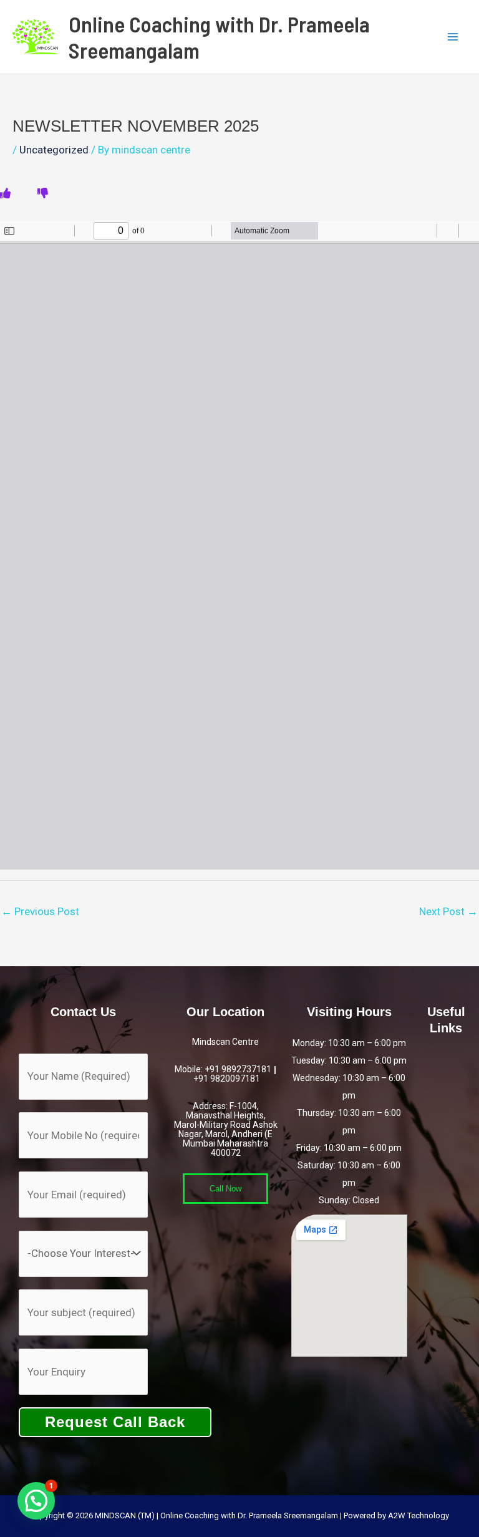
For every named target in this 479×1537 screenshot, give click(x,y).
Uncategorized (54, 149)
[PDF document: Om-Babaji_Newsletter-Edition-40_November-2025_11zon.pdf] (239, 545)
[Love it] (5, 193)
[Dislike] (42, 193)
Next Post (448, 911)
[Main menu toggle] (453, 37)
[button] (36, 1501)
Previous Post (40, 911)
